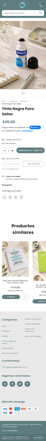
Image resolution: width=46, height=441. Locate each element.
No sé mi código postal (10, 169)
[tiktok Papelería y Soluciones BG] (20, 384)
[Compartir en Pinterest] (21, 198)
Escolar (23, 101)
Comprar (11, 297)
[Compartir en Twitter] (16, 198)
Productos (13, 101)
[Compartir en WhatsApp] (4, 197)
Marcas (5, 336)
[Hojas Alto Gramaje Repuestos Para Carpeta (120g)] (25, 297)
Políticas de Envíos (32, 324)
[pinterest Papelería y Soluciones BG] (27, 384)
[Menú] (5, 5)
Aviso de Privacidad (10, 353)
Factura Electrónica (33, 319)
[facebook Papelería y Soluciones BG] (12, 384)
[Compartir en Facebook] (10, 198)
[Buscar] (41, 13)
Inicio (4, 101)
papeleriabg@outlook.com (16, 367)
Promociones (7, 348)
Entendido (39, 438)
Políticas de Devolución (29, 330)
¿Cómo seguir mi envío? (9, 342)
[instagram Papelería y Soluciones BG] (5, 384)
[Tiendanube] (10, 431)
